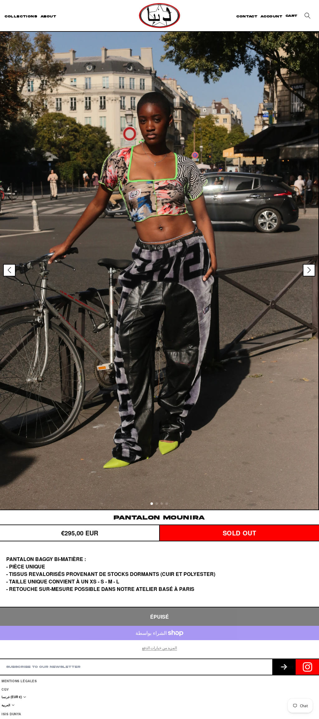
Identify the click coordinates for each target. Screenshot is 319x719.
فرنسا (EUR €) (12, 697)
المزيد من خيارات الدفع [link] (159, 647)
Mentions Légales (19, 681)
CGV (5, 689)
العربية (6, 705)
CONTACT (246, 16)
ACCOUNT (271, 16)
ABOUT (48, 16)
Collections (21, 16)
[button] (307, 15)
